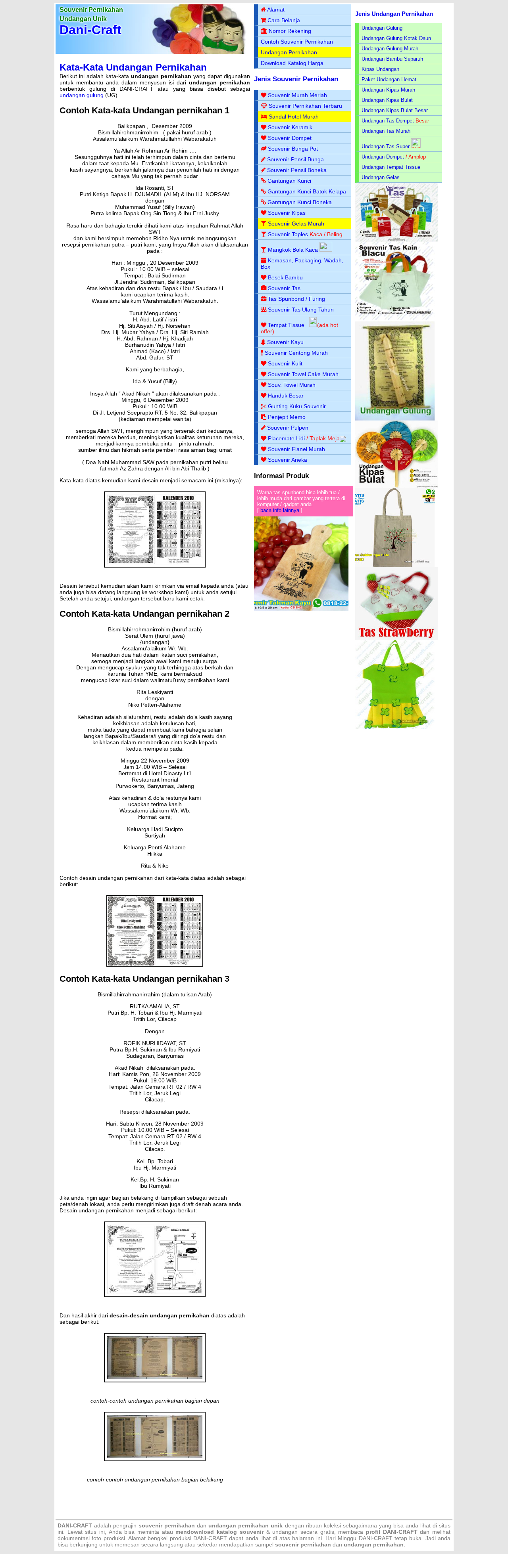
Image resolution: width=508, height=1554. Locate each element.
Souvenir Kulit (285, 363)
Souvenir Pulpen (287, 427)
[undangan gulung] (395, 419)
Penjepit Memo (287, 417)
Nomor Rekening (290, 31)
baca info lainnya (279, 510)
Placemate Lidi (286, 438)
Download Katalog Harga (292, 63)
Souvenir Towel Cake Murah (303, 374)
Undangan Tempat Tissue (391, 167)
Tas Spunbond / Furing (296, 299)
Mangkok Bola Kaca (293, 250)
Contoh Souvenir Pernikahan (297, 41)
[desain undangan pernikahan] (155, 1390)
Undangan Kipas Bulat (387, 100)
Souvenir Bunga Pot (293, 148)
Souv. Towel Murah (292, 385)
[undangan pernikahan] (155, 575)
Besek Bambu (285, 277)
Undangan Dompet (383, 157)
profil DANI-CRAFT (392, 1532)
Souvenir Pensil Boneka (297, 170)
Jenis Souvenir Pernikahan (296, 79)
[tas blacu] (395, 320)
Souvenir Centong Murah (296, 353)
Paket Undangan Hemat (389, 79)
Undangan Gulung (382, 28)
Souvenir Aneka (287, 460)
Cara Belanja (283, 20)
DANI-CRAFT (376, 1538)
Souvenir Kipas (287, 213)
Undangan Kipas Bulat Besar (395, 110)
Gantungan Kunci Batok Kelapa (306, 191)
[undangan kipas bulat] (396, 486)
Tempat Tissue (286, 325)
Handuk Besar (286, 395)
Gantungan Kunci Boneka (299, 202)
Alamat (276, 9)
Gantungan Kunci (289, 181)
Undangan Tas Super (386, 146)
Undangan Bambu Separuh (392, 59)
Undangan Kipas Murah (388, 90)
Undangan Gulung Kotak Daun (396, 38)
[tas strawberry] (396, 638)
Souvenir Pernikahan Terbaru (305, 106)
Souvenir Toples (288, 234)
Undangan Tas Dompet (388, 121)
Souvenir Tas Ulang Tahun (301, 309)
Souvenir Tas (284, 288)
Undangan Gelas (381, 177)
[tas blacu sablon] (395, 565)
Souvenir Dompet (290, 138)
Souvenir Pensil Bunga (295, 159)
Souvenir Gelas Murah (296, 223)
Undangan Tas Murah (386, 131)
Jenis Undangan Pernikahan (394, 13)
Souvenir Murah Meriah (297, 95)
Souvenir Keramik (290, 127)
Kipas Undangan (380, 69)
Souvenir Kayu (285, 342)
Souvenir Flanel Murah (296, 449)
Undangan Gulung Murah (390, 49)
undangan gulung (82, 95)
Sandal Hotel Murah (294, 116)
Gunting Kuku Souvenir (297, 406)
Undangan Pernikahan (289, 52)
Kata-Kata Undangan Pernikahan (133, 67)
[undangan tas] (396, 240)
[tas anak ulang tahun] (395, 727)
